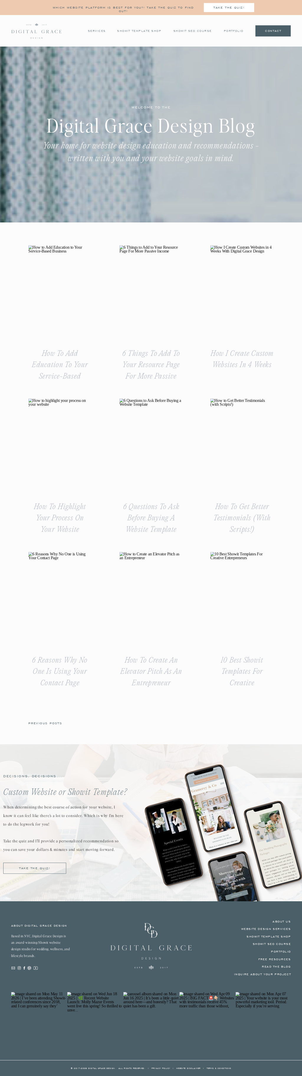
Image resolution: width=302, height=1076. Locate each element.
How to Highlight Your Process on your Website (60, 518)
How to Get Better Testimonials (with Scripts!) (242, 518)
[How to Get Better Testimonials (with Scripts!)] (241, 445)
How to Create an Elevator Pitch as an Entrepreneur (151, 671)
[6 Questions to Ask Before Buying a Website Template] (151, 445)
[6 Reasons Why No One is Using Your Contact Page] (59, 599)
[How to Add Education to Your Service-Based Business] (59, 292)
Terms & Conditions (219, 1068)
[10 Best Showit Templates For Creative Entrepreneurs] (241, 599)
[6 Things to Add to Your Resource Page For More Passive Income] (151, 292)
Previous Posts (45, 723)
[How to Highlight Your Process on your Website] (59, 445)
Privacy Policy (161, 1068)
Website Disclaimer (188, 1068)
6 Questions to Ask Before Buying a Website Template (151, 518)
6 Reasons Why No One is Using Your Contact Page (59, 671)
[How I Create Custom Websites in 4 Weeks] (241, 292)
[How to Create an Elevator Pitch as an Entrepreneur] (151, 599)
